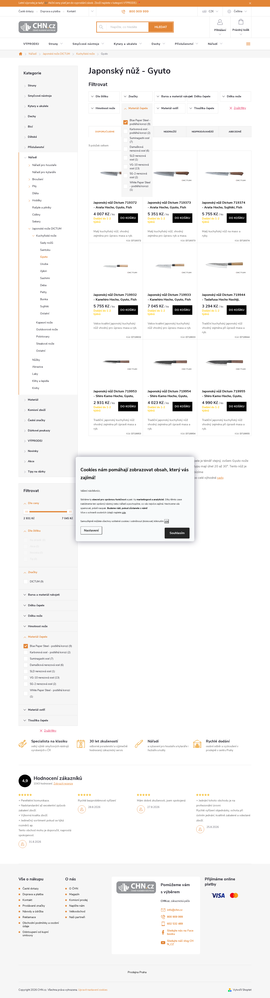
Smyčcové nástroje (40, 96)
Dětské (32, 137)
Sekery (36, 221)
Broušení (37, 179)
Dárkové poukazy (39, 430)
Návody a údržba (33, 911)
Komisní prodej (78, 900)
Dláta (35, 193)
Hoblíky (37, 200)
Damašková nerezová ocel (46, 665)
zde (124, 512)
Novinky (33, 451)
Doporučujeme (104, 131)
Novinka (36, 553)
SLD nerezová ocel (42, 671)
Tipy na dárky (36, 471)
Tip (33, 559)
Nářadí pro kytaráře (44, 172)
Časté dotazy (26, 11)
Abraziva (37, 367)
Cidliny (36, 214)
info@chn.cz (174, 910)
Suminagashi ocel (41, 659)
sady (220, 478)
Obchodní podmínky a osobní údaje (41, 924)
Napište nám (77, 905)
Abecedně (235, 131)
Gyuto (44, 257)
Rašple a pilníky (41, 207)
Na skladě (37, 540)
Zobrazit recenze (63, 783)
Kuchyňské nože (46, 236)
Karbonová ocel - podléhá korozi (50, 652)
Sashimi (45, 278)
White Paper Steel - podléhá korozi (50, 693)
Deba (43, 285)
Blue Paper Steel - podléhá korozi (50, 646)
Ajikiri (43, 271)
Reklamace (29, 917)
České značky (36, 420)
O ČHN (73, 888)
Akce (31, 461)
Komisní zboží (37, 410)
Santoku (45, 250)
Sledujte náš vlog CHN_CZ (180, 942)
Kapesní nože (44, 322)
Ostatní (44, 313)
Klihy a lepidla (40, 381)
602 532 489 (175, 924)
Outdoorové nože (47, 329)
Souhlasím (177, 533)
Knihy (35, 388)
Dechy (32, 116)
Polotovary (42, 336)
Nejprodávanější (202, 131)
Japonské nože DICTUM (46, 229)
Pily (34, 186)
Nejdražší (170, 131)
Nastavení (91, 530)
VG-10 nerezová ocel (44, 677)
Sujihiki (44, 306)
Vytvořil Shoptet (242, 990)
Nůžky (36, 360)
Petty (43, 292)
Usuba (44, 264)
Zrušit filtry (50, 731)
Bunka (44, 299)
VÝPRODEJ (35, 441)
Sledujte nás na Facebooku (180, 932)
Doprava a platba (50, 11)
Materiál (33, 400)
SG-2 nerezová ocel (42, 684)
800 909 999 (175, 917)
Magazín (74, 894)
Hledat (161, 27)
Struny (32, 85)
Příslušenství (36, 147)
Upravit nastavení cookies (92, 990)
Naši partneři (77, 917)
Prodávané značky (34, 906)
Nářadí (32, 157)
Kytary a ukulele (38, 106)
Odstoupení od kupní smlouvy (35, 933)
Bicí (30, 126)
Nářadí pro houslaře (44, 165)
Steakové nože (45, 344)
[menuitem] (31, 44)
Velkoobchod (77, 911)
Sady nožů (46, 243)
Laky (35, 374)
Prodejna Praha (137, 972)
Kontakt (71, 11)
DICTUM (36, 581)
